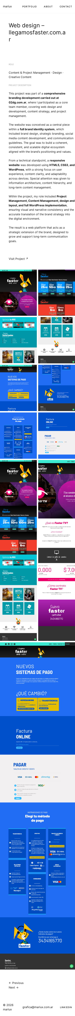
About (48, 6)
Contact (66, 6)
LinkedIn (66, 1007)
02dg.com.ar (17, 102)
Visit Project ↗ (18, 258)
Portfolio (29, 6)
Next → (13, 987)
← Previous (16, 983)
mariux (7, 6)
